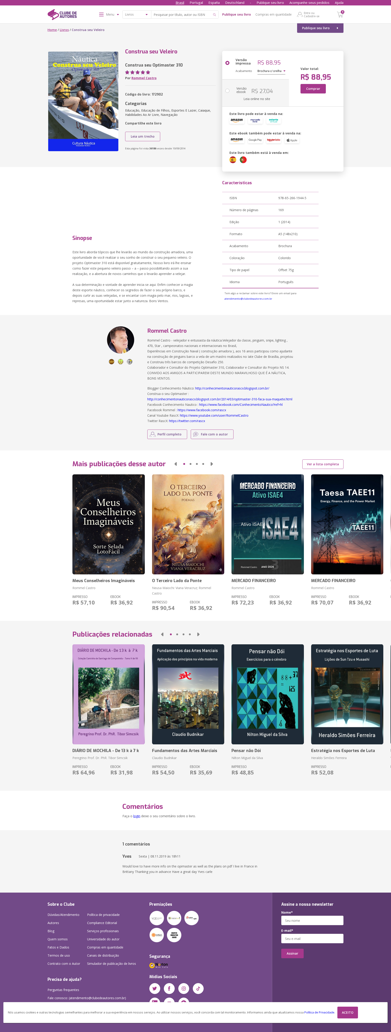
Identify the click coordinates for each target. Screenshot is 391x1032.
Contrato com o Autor (64, 963)
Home (52, 30)
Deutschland (234, 2)
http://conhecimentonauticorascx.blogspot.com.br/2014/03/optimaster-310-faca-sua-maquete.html (219, 399)
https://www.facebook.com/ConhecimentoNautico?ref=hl (241, 404)
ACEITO (347, 1012)
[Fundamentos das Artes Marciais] (188, 694)
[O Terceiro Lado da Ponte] (188, 524)
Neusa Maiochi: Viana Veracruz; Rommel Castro (181, 590)
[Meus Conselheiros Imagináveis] (108, 524)
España (214, 2)
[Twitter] (154, 988)
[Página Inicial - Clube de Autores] (62, 15)
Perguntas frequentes (63, 990)
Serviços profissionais (103, 931)
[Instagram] (183, 988)
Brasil (180, 2)
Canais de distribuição (103, 955)
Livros (64, 30)
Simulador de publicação (111, 963)
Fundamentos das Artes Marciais (184, 750)
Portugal (196, 2)
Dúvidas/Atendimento (63, 915)
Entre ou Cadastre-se (311, 14)
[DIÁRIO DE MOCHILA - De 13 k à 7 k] (108, 694)
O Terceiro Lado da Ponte (177, 580)
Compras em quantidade (273, 14)
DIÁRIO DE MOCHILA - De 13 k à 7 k (105, 750)
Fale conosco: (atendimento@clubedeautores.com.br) (87, 998)
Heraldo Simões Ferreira (329, 758)
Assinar (292, 953)
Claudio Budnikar (164, 758)
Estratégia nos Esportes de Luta (343, 750)
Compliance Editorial (102, 923)
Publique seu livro (270, 2)
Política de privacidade (103, 915)
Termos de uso (59, 955)
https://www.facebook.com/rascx (202, 410)
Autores (53, 923)
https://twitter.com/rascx (187, 421)
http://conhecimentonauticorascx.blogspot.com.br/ (232, 388)
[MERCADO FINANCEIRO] (267, 524)
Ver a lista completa (323, 464)
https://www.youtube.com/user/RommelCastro (214, 415)
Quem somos (58, 939)
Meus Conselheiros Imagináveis (103, 580)
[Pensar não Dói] (267, 694)
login (136, 816)
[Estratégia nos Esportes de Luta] (347, 694)
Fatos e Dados (58, 947)
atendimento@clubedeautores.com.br (248, 298)
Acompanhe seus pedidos (309, 2)
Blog (51, 931)
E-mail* (287, 930)
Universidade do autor (103, 939)
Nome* (287, 912)
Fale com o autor (214, 434)
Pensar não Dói (246, 750)
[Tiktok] (198, 988)
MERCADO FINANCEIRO (253, 580)
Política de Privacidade (319, 1012)
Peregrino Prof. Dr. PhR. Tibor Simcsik (100, 758)
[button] (175, 463)
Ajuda (339, 2)
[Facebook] (169, 988)
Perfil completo (169, 434)
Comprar (313, 88)
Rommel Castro (144, 78)
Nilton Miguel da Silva (247, 758)
